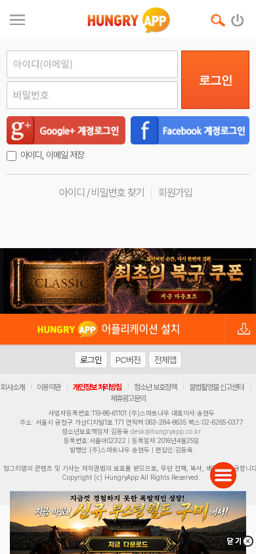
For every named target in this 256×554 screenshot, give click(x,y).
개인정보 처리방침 (97, 387)
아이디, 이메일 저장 (52, 155)
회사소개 (12, 387)
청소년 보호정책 (155, 387)
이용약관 (48, 387)
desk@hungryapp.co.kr (166, 431)
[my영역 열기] (17, 18)
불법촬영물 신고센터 (216, 387)
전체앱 (165, 359)
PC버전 (128, 359)
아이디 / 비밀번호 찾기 (101, 192)
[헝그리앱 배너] (128, 281)
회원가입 (175, 192)
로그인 (215, 80)
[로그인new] (238, 17)
